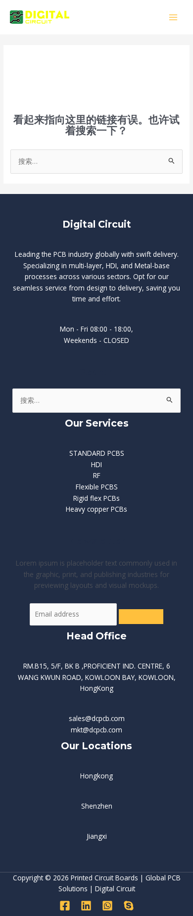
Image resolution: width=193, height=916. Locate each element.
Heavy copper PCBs (96, 509)
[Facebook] (64, 905)
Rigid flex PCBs (96, 498)
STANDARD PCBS (96, 453)
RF (96, 475)
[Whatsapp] (107, 905)
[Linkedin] (86, 905)
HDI (96, 464)
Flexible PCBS (97, 486)
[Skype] (128, 905)
